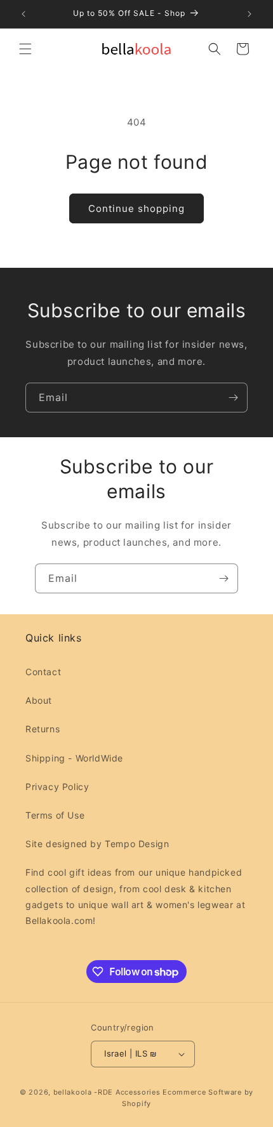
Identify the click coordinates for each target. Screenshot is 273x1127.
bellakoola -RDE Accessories (107, 1092)
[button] (25, 49)
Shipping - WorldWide (74, 758)
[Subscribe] (233, 397)
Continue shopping (136, 208)
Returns (42, 728)
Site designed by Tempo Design (97, 843)
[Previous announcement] (23, 14)
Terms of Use (54, 815)
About (38, 700)
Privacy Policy (57, 786)
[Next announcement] (249, 14)
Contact (43, 671)
